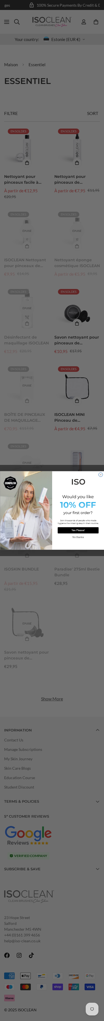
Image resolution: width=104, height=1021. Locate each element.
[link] (78, 481)
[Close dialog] (100, 475)
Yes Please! (78, 530)
